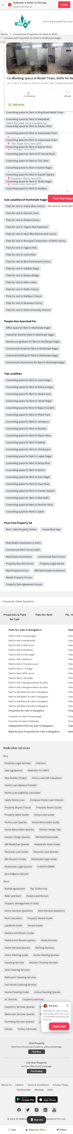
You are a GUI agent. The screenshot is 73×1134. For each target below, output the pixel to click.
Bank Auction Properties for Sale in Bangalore (34, 731)
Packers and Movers (37, 896)
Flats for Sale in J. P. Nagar (20, 668)
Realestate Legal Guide (44, 859)
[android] (25, 1099)
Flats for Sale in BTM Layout (21, 673)
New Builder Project (16, 778)
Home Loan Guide (44, 814)
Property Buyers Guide (49, 807)
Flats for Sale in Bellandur (20, 659)
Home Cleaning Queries (47, 992)
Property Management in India (22, 903)
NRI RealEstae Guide (47, 837)
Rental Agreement (15, 888)
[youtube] (54, 1109)
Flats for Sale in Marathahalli (21, 640)
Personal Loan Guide (16, 851)
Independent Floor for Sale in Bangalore (31, 725)
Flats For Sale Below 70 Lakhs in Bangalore (28, 696)
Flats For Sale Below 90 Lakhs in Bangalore (28, 706)
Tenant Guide (35, 925)
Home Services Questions (19, 910)
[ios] (47, 1099)
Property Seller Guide (17, 814)
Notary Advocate (27, 1029)
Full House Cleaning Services (20, 984)
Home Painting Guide (16, 955)
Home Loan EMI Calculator (47, 778)
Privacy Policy (60, 1084)
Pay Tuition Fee (38, 888)
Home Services (49, 940)
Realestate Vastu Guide (47, 844)
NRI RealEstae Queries (17, 844)
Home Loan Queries (16, 822)
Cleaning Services (14, 962)
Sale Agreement (13, 770)
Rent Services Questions (51, 910)
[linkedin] (45, 1109)
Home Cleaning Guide (17, 992)
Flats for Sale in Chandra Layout (23, 663)
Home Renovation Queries (19, 829)
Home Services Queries (17, 947)
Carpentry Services (33, 999)
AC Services (11, 999)
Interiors (41, 763)
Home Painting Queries (46, 955)
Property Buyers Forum (18, 807)
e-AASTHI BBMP (46, 866)
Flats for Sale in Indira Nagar (21, 654)
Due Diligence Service (16, 874)
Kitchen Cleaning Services (43, 962)
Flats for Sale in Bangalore (25, 630)
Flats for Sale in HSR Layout (21, 645)
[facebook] (19, 1109)
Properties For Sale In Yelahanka (23, 721)
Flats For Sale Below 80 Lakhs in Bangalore (28, 701)
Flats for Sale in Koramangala (22, 635)
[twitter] (27, 1109)
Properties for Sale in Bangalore (26, 710)
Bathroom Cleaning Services (20, 977)
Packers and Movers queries (20, 940)
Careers (19, 1084)
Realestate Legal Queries (18, 866)
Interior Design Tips (50, 829)
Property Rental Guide (40, 918)
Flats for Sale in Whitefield (20, 649)
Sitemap (39, 1089)
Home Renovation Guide (45, 822)
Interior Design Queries (17, 837)
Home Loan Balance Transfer (21, 785)
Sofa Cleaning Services (17, 969)
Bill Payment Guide (15, 859)
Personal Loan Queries (45, 851)
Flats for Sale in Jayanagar (20, 678)
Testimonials (23, 1089)
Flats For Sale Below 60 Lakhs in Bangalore (28, 692)
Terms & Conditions (38, 1084)
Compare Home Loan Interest (46, 800)
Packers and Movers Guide (19, 933)
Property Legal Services (18, 763)
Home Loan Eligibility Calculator (22, 792)
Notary (8, 1029)
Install (64, 4)
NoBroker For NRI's (38, 770)
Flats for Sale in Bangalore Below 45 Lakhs (28, 682)
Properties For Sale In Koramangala (25, 716)
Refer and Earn (13, 896)
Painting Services (44, 947)
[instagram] (36, 1109)
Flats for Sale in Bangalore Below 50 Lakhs (28, 687)
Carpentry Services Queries (19, 1006)
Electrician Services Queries (20, 1014)
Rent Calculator (13, 918)
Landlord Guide (13, 925)
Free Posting (36, 1071)
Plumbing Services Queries (19, 1021)
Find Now (36, 1051)
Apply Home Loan (15, 800)
